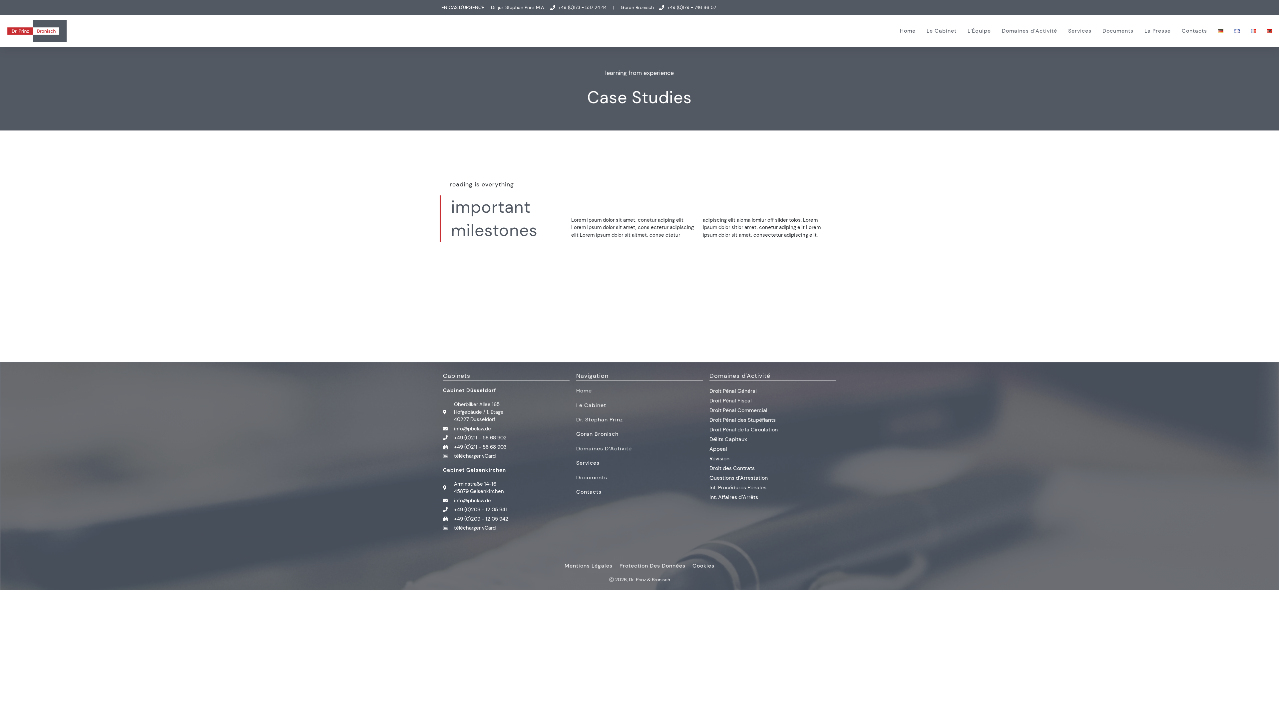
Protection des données (652, 565)
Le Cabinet (942, 30)
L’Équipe (979, 30)
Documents (1117, 30)
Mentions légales (589, 565)
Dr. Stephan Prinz (599, 419)
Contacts (1194, 30)
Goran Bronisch (597, 433)
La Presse (1157, 30)
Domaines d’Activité (1029, 30)
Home (908, 30)
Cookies (703, 565)
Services (1079, 30)
